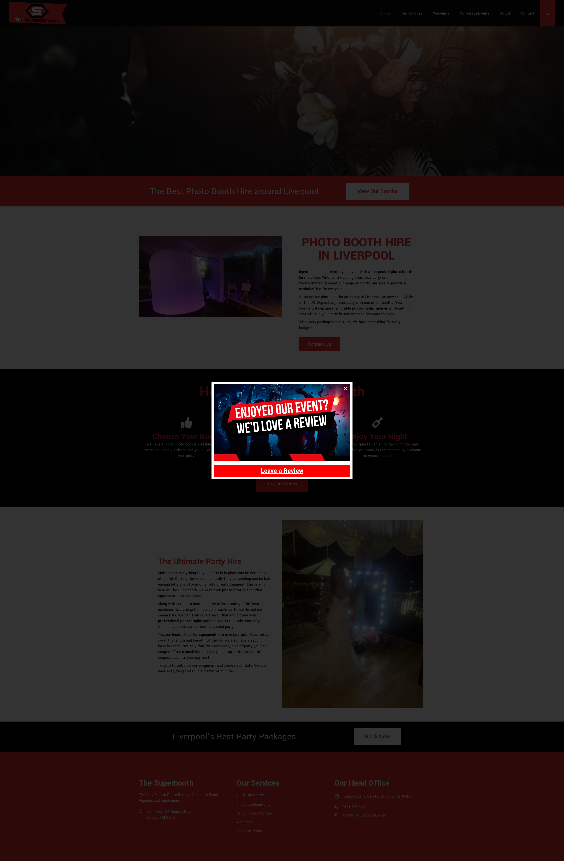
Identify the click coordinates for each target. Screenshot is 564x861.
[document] (282, 430)
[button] (345, 388)
